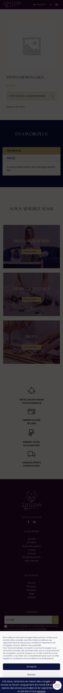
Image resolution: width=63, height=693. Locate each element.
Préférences (31, 682)
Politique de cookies (17, 689)
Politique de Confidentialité (40, 689)
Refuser (31, 674)
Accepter (32, 666)
